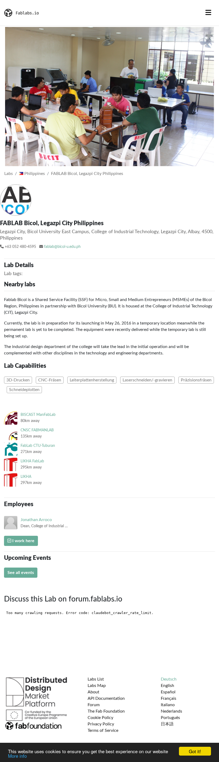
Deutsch (169, 679)
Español (168, 692)
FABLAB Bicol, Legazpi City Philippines (87, 173)
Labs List (96, 679)
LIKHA (26, 477)
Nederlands (171, 711)
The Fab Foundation (106, 711)
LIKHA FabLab (32, 461)
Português (170, 718)
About (93, 692)
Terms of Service (103, 730)
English (167, 685)
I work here (22, 541)
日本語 (167, 724)
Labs (8, 173)
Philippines (34, 173)
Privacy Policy (101, 724)
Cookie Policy (100, 718)
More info (17, 755)
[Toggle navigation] (208, 13)
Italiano (168, 705)
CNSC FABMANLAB (37, 430)
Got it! (195, 751)
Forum (94, 705)
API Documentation (106, 698)
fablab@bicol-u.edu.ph (62, 247)
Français (168, 698)
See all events (20, 572)
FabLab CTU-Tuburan (38, 446)
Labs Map (97, 685)
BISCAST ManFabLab (38, 415)
